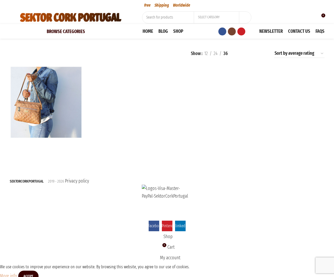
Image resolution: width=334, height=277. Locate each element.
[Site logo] (70, 17)
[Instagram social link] (232, 31)
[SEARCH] (245, 17)
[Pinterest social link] (241, 31)
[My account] (303, 17)
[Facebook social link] (222, 31)
